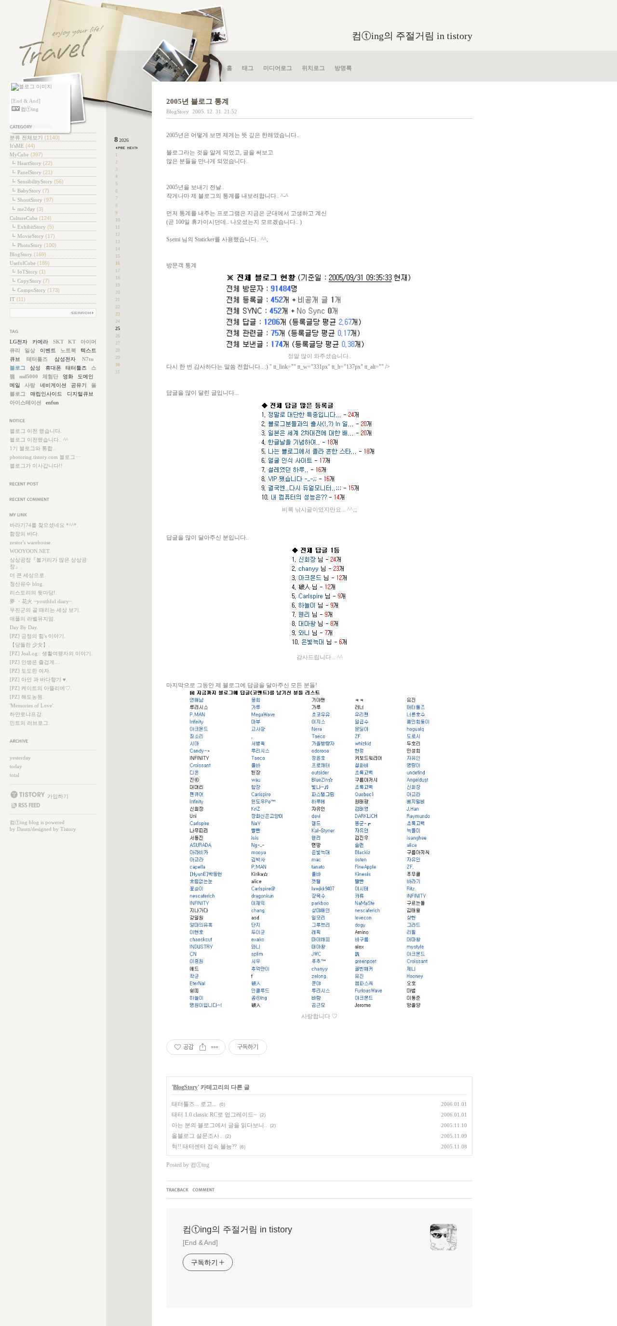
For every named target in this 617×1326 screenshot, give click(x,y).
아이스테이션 (25, 402)
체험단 (50, 376)
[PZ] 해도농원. (27, 697)
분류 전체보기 (35, 137)
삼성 (35, 368)
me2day (30, 209)
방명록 (343, 68)
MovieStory (36, 236)
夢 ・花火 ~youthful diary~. (41, 601)
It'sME (22, 146)
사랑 (30, 385)
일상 (30, 350)
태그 (248, 68)
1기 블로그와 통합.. (32, 448)
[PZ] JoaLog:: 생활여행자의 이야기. (51, 653)
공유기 (79, 385)
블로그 (18, 368)
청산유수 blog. (27, 584)
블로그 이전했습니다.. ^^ (39, 439)
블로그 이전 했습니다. (36, 431)
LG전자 (18, 342)
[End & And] (200, 1242)
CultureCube (31, 218)
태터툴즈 (76, 368)
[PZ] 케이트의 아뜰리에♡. (41, 688)
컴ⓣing (18, 822)
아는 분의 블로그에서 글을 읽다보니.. (219, 1125)
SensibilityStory (40, 181)
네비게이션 (53, 385)
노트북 (68, 350)
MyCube (26, 154)
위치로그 (313, 68)
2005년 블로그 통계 (197, 101)
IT (18, 299)
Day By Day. (24, 627)
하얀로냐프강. (26, 714)
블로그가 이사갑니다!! (36, 466)
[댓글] (204, 1190)
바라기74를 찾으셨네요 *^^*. (44, 525)
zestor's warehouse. (31, 542)
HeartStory (35, 163)
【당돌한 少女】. (30, 645)
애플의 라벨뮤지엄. (32, 619)
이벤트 (48, 350)
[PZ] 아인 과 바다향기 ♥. (38, 679)
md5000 (28, 376)
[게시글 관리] (215, 1047)
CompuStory (38, 290)
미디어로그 (277, 68)
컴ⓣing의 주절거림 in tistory (412, 35)
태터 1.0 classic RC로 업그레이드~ (214, 1114)
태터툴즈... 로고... (194, 1104)
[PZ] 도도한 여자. (30, 671)
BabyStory (33, 190)
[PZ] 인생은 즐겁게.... (35, 662)
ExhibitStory (35, 227)
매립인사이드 (46, 394)
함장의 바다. (24, 534)
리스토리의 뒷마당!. (33, 592)
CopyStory (33, 281)
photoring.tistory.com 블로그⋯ (45, 457)
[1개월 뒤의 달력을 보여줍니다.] (132, 148)
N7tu (88, 359)
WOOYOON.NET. (30, 551)
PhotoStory (36, 245)
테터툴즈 (37, 359)
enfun (52, 402)
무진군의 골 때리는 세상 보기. (45, 610)
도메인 (86, 376)
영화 (68, 376)
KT (72, 342)
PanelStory (35, 172)
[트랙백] (178, 1190)
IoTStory (31, 272)
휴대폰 (53, 368)
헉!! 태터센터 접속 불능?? (204, 1146)
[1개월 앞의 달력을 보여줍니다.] (121, 148)
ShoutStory (35, 200)
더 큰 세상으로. (28, 575)
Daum (23, 829)
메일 (15, 385)
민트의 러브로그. (30, 723)
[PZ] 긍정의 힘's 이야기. (38, 636)
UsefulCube (30, 263)
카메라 (40, 342)
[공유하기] (203, 1047)
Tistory (68, 829)
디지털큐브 (80, 394)
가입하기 (57, 796)
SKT (58, 342)
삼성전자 (65, 359)
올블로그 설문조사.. (197, 1136)
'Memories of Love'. (32, 705)
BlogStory (28, 254)
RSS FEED (25, 805)
